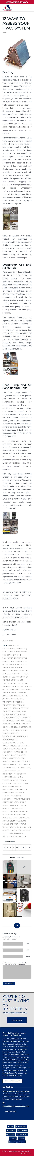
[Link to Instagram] (27, 1153)
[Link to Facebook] (21, 1153)
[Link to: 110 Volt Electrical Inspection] (10, 867)
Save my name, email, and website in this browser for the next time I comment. (16, 963)
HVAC (5, 32)
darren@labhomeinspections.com (17, 2)
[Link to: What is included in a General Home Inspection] (10, 895)
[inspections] (9, 649)
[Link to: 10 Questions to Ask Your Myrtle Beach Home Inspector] (10, 881)
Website (28, 956)
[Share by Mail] (29, 847)
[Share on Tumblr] (20, 847)
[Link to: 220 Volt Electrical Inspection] (24, 895)
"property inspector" (13, 708)
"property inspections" (14, 705)
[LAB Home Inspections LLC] (14, 7)
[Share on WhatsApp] (10, 847)
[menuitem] (28, 7)
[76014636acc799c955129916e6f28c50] (17, 54)
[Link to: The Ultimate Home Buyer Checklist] (24, 910)
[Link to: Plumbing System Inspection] (24, 881)
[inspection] (13, 646)
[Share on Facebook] (4, 847)
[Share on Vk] (23, 847)
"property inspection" (13, 702)
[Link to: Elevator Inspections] (10, 910)
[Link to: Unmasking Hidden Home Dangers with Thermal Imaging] (24, 867)
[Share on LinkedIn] (17, 847)
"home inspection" (11, 652)
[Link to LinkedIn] (30, 1153)
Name (27, 943)
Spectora (28, 1151)
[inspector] (21, 649)
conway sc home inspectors (16, 724)
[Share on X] (7, 847)
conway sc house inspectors (17, 727)
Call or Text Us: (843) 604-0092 (17, 1)
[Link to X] (24, 1153)
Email (27, 950)
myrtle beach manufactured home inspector (16, 818)
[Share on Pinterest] (13, 847)
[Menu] (28, 7)
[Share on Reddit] (26, 847)
